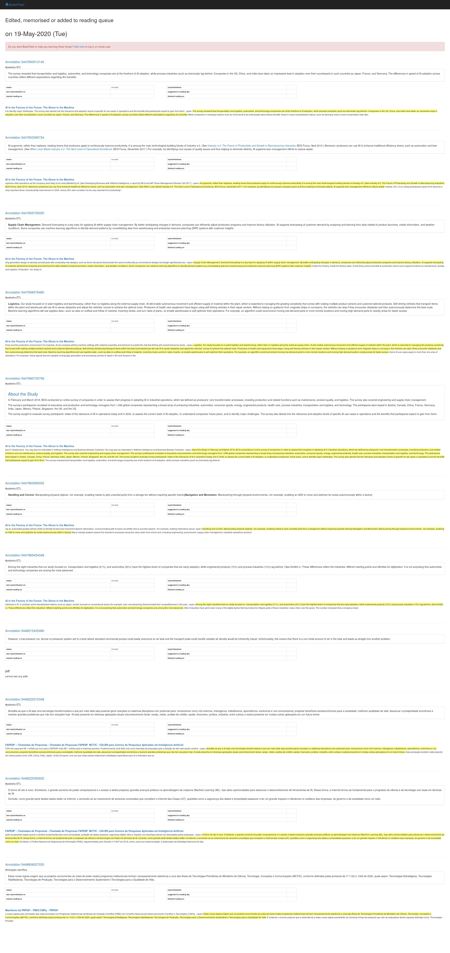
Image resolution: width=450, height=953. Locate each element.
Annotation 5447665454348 (24, 555)
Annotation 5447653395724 (24, 137)
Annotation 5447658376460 (24, 292)
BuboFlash (16, 4)
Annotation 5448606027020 (24, 864)
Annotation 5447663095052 (24, 483)
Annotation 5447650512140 (24, 61)
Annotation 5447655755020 (24, 213)
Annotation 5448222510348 (24, 699)
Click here (79, 46)
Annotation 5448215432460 (24, 630)
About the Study (23, 394)
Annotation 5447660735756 (24, 378)
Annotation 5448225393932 (24, 778)
